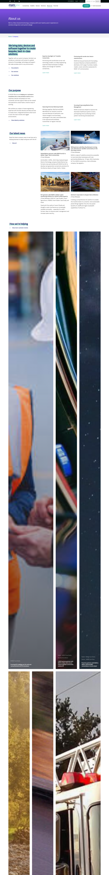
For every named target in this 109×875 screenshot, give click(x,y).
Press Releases (45, 157)
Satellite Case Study (90, 659)
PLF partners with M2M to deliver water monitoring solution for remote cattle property (54, 195)
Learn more (45, 73)
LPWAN (49, 200)
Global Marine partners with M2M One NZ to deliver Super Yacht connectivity (53, 154)
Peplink (59, 655)
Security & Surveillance (63, 657)
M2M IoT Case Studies (56, 198)
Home (10, 37)
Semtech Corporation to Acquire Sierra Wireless (84, 195)
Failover (83, 659)
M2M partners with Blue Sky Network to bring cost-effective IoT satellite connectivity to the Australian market (84, 148)
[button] (13, 68)
